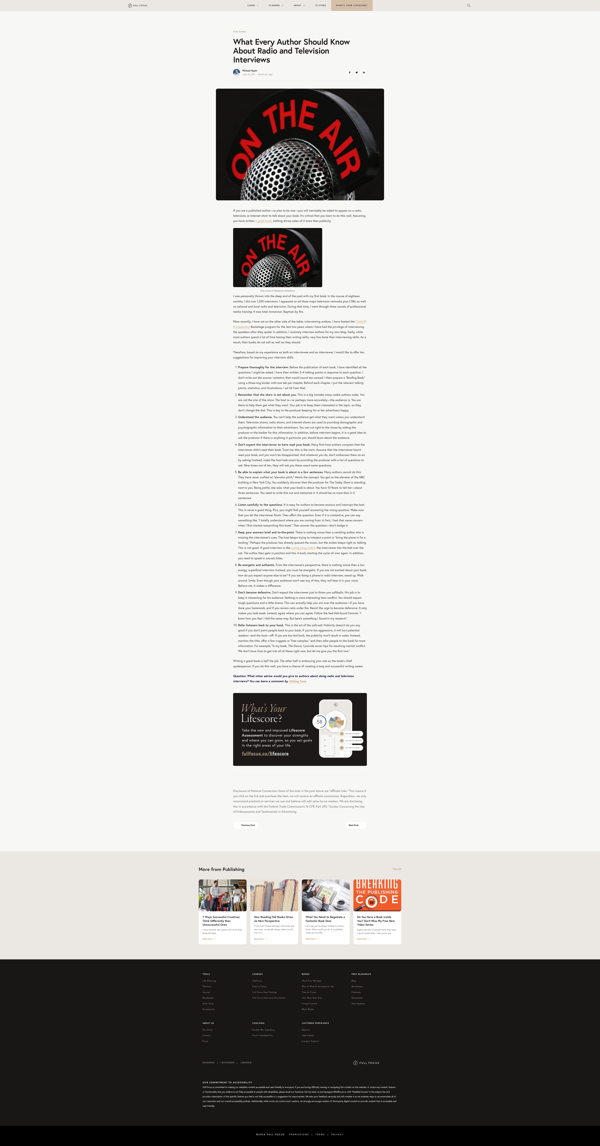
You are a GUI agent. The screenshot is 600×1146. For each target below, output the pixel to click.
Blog (354, 980)
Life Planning (209, 980)
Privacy (337, 1134)
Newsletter (357, 986)
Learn (251, 5)
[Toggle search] (469, 5)
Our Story (208, 1029)
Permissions (299, 1134)
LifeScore (352, 5)
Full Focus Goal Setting (264, 992)
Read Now (207, 939)
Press (205, 1041)
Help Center (308, 1035)
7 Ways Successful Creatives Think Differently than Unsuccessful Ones (221, 920)
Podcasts (356, 992)
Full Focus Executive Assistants (268, 998)
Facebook (209, 1062)
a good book (263, 221)
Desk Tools (208, 1003)
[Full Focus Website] (366, 1062)
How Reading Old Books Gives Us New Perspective (273, 919)
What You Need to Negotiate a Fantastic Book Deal (325, 919)
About (298, 5)
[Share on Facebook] (349, 72)
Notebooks (208, 998)
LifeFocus (257, 980)
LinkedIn (246, 1062)
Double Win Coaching (263, 1029)
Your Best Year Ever (312, 998)
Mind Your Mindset (311, 980)
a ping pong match (303, 548)
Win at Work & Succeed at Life (318, 986)
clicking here (297, 681)
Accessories (209, 1009)
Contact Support (310, 1041)
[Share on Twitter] (357, 72)
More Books (308, 1009)
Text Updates (358, 1003)
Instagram (227, 1062)
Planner (274, 5)
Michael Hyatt (249, 70)
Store (322, 5)
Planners (207, 986)
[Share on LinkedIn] (364, 72)
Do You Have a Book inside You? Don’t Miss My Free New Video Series (376, 920)
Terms (320, 1134)
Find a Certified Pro (262, 1035)
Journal (206, 992)
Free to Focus (259, 986)
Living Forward (309, 1003)
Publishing (239, 31)
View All (397, 869)
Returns (306, 1029)
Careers (207, 1035)
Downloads (357, 998)
